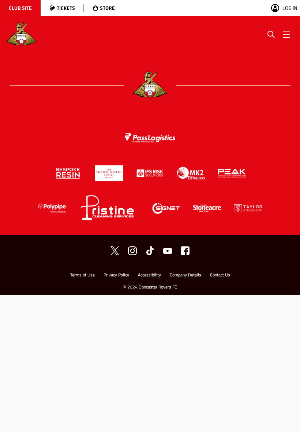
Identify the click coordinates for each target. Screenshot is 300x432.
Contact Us (220, 275)
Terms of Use (82, 275)
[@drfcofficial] (132, 250)
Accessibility (149, 275)
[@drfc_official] (114, 250)
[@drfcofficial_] (150, 250)
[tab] (20, 8)
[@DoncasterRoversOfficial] (167, 250)
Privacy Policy (116, 275)
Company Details (185, 275)
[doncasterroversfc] (185, 250)
